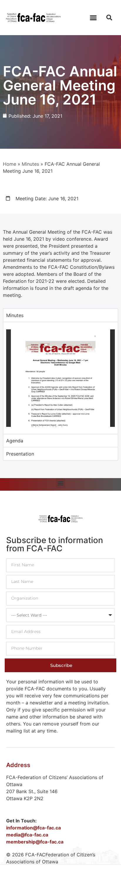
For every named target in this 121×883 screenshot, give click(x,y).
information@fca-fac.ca (33, 828)
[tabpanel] (60, 378)
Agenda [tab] (14, 441)
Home (9, 164)
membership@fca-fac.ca (34, 842)
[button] (93, 17)
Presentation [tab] (20, 454)
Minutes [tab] (14, 315)
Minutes (30, 164)
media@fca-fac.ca (27, 835)
